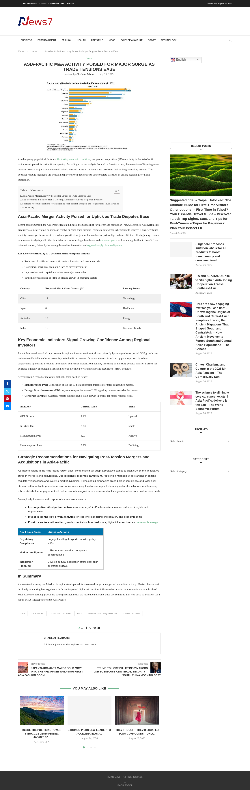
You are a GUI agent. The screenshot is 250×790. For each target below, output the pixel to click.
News (112, 40)
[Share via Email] (7, 406)
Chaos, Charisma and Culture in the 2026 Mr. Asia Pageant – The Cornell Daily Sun (210, 370)
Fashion (66, 40)
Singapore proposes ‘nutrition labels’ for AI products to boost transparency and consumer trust (210, 252)
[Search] (230, 40)
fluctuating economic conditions (73, 159)
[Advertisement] (165, 21)
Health (81, 40)
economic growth (61, 613)
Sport (152, 40)
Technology (168, 40)
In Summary (28, 207)
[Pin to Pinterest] (7, 398)
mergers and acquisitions (102, 613)
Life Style (97, 40)
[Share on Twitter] (7, 391)
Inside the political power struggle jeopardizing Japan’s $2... (41, 733)
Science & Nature (132, 40)
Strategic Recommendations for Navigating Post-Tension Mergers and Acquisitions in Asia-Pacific (70, 203)
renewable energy (147, 522)
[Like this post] (82, 628)
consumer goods (108, 240)
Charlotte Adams (85, 74)
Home (21, 51)
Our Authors (29, 4)
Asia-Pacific (37, 613)
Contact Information (52, 4)
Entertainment (47, 40)
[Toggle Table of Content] (115, 191)
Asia (22, 613)
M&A (79, 613)
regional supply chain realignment (104, 245)
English (180, 59)
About (70, 4)
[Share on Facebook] (7, 384)
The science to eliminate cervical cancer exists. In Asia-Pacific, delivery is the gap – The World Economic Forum (212, 401)
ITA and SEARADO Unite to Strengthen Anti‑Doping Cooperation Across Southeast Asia (213, 282)
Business (26, 40)
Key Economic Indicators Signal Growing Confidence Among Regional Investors (62, 199)
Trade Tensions (131, 613)
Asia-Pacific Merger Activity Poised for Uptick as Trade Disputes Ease (56, 196)
